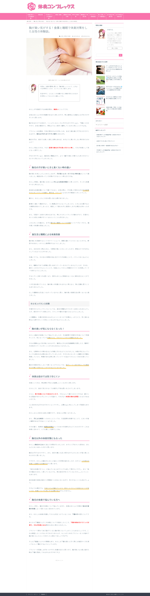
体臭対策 (40, 15)
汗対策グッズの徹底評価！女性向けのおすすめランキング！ (109, 151)
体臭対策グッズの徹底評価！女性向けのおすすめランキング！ (109, 135)
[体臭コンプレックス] (52, 6)
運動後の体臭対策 (67, 15)
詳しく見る (115, 48)
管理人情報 (58, 15)
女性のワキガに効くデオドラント (106, 141)
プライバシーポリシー (33, 594)
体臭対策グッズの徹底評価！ (31, 16)
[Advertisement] (59, 573)
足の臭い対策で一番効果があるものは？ (107, 145)
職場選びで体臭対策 (84, 15)
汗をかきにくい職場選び (93, 15)
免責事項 (43, 594)
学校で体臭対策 (75, 15)
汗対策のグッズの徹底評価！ (49, 16)
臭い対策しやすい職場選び (101, 15)
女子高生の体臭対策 (110, 15)
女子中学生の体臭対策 (119, 15)
